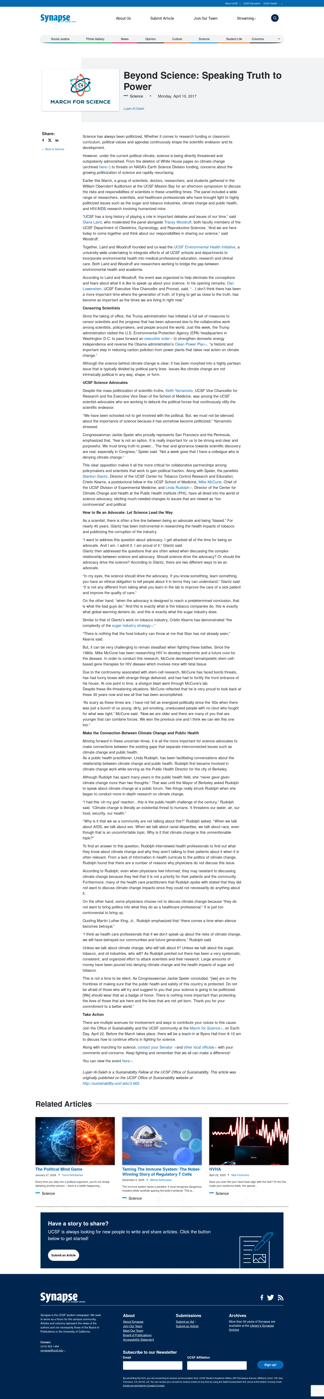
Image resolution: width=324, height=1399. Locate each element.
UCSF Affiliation (198, 1357)
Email (127, 1357)
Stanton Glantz (95, 476)
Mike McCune (210, 481)
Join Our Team (206, 18)
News (125, 39)
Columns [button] (258, 39)
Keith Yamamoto (179, 390)
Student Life (234, 39)
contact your (156, 1047)
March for (205, 1028)
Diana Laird (92, 222)
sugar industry (131, 625)
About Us (123, 18)
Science (204, 39)
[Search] (275, 18)
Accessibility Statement (138, 1339)
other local (199, 1047)
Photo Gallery (95, 39)
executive (157, 338)
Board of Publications (137, 1335)
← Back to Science (53, 149)
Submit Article (162, 18)
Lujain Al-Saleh (134, 108)
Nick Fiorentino (240, 1175)
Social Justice (60, 39)
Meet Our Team (133, 1330)
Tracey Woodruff (177, 222)
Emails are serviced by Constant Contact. (144, 1385)
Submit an (185, 1321)
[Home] (59, 18)
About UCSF (231, 3)
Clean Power (190, 344)
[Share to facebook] (44, 140)
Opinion (150, 39)
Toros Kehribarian (72, 1175)
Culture (177, 39)
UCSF (270, 3)
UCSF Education (251, 3)
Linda (177, 487)
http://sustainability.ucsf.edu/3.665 (111, 1083)
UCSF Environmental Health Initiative (204, 247)
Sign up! (270, 1364)
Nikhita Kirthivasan (161, 1180)
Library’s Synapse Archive (251, 1327)
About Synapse (133, 1321)
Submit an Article (63, 1255)
